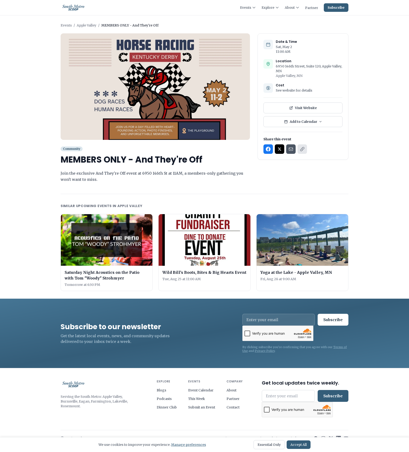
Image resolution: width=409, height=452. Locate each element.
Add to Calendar (303, 122)
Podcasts (164, 399)
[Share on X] (279, 149)
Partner (311, 8)
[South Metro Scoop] (73, 384)
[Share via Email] (291, 149)
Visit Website (306, 108)
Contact (233, 407)
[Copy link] (302, 149)
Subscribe (336, 7)
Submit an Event (201, 407)
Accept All (298, 445)
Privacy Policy (265, 351)
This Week (196, 399)
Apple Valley (86, 25)
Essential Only (269, 445)
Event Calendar (200, 390)
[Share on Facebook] (268, 149)
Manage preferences (188, 445)
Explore (268, 7)
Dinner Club (167, 407)
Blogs (161, 390)
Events (245, 7)
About (290, 7)
